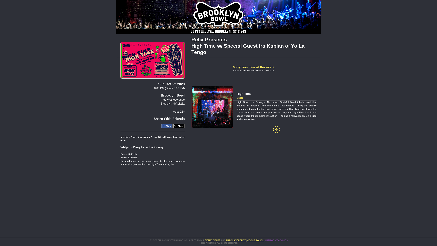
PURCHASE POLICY (236, 240)
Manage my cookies (276, 240)
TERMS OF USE (213, 240)
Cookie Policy (255, 240)
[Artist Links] (276, 130)
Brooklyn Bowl (173, 95)
